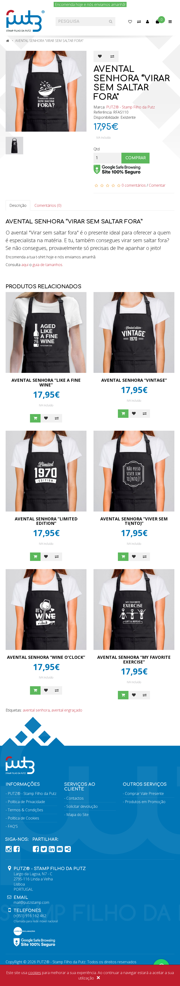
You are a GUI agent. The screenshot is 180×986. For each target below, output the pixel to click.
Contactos (75, 798)
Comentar (157, 185)
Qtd (97, 149)
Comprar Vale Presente (144, 793)
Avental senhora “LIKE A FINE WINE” (46, 382)
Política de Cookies (23, 818)
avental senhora (36, 710)
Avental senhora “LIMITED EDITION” (46, 521)
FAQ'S (13, 826)
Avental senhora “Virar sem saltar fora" (49, 40)
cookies (34, 972)
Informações (23, 784)
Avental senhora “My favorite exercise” (134, 659)
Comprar (135, 158)
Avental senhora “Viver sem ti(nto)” (134, 521)
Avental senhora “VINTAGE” (134, 380)
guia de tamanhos (47, 264)
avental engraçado (66, 710)
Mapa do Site (77, 814)
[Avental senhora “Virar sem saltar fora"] (46, 91)
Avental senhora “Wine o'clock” (46, 657)
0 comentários (134, 185)
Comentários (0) (47, 205)
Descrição (17, 205)
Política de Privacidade (26, 801)
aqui (24, 264)
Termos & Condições (25, 809)
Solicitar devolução (82, 806)
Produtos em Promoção (145, 801)
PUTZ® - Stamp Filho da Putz (130, 107)
